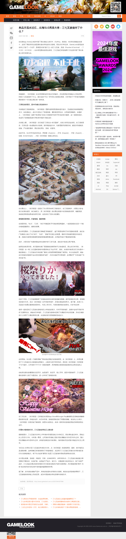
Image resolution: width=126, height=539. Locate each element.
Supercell (116, 162)
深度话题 (16, 20)
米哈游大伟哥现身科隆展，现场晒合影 (107, 96)
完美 (116, 166)
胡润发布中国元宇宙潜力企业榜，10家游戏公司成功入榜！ (35, 504)
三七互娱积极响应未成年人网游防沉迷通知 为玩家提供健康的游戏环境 (67, 501)
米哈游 (107, 162)
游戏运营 (57, 20)
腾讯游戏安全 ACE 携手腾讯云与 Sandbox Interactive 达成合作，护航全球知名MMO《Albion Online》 (107, 145)
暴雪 (98, 166)
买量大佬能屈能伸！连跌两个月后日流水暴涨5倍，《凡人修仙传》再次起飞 (67, 504)
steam (98, 162)
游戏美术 (36, 20)
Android (98, 189)
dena (107, 179)
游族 (98, 182)
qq (116, 169)
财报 (98, 179)
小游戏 (98, 159)
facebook (116, 179)
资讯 (14, 16)
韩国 (107, 182)
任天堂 (116, 186)
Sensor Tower (116, 189)
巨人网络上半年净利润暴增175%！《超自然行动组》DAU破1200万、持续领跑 (107, 115)
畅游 (98, 169)
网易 (107, 172)
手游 (21, 16)
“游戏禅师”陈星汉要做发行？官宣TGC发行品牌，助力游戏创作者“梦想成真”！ (107, 130)
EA (107, 189)
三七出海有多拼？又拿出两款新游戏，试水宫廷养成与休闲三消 (67, 507)
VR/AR (52, 16)
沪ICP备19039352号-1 (115, 526)
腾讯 (116, 159)
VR (116, 176)
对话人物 (26, 20)
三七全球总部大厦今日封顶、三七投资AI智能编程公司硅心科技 (35, 501)
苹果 (116, 172)
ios (107, 166)
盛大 (107, 176)
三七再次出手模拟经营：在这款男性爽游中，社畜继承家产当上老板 (35, 499)
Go (119, 16)
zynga (107, 159)
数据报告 (67, 20)
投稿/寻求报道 (117, 523)
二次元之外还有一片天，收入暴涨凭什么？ (35, 507)
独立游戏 (37, 16)
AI (45, 16)
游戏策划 (47, 20)
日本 (98, 176)
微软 (116, 182)
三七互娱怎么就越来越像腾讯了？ (64, 499)
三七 (21, 488)
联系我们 (108, 523)
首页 (7, 16)
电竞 (60, 16)
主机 (28, 16)
